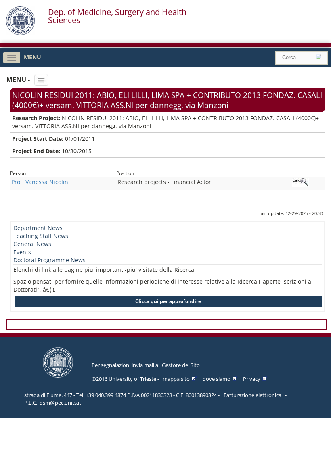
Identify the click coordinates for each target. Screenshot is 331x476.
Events (22, 252)
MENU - (18, 79)
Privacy (251, 378)
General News (32, 244)
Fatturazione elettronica (252, 395)
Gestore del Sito (181, 365)
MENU (32, 57)
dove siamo (216, 378)
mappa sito (176, 378)
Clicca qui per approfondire (168, 301)
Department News (38, 228)
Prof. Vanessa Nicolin (39, 182)
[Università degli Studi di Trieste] (20, 33)
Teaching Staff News (40, 236)
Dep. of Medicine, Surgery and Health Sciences (117, 16)
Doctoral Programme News (49, 260)
